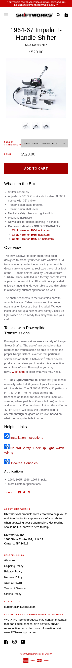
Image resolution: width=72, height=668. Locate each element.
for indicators (31, 234)
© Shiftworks (26, 654)
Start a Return (13, 582)
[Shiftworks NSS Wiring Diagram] (7, 463)
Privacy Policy (13, 571)
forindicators (31, 230)
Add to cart (36, 168)
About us (9, 560)
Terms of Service (14, 588)
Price (8, 154)
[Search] (58, 14)
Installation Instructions (26, 437)
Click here (18, 371)
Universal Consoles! (24, 463)
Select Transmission (12, 143)
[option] (36, 88)
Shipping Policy (13, 566)
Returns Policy (13, 577)
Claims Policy (12, 594)
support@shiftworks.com (19, 606)
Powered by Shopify (42, 654)
